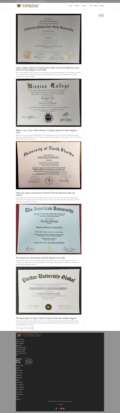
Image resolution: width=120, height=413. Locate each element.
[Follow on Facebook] (56, 408)
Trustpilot (60, 404)
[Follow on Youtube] (64, 408)
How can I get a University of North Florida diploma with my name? (45, 193)
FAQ (91, 6)
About (84, 6)
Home (70, 6)
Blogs (95, 6)
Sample (76, 6)
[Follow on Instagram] (61, 408)
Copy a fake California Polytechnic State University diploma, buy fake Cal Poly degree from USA (47, 68)
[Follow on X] (59, 408)
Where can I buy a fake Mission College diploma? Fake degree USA (46, 131)
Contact (101, 6)
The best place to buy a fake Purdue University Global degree (46, 318)
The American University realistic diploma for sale (40, 257)
